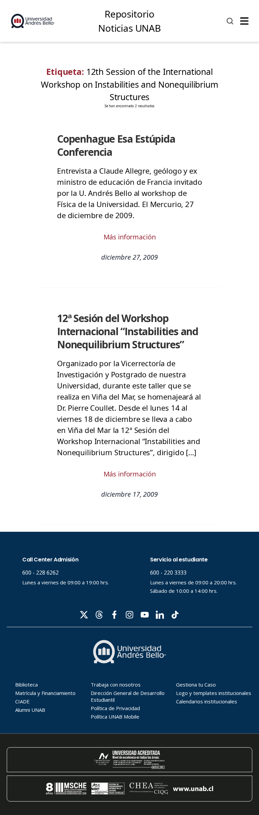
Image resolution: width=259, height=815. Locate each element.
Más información (130, 236)
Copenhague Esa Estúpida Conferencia (116, 145)
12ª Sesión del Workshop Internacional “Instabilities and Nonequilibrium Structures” (127, 331)
